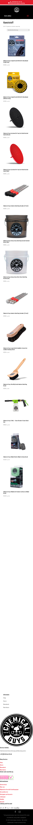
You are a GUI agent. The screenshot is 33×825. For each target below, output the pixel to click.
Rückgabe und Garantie (6, 794)
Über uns (2, 787)
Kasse (5, 701)
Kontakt (2, 802)
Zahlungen (2, 797)
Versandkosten (4, 792)
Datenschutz (3, 784)
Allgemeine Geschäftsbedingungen (9, 789)
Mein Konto (6, 707)
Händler (2, 799)
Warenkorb (6, 704)
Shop (4, 698)
